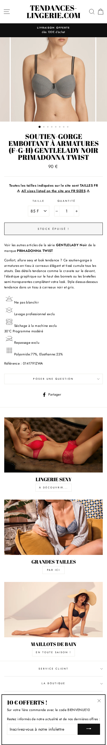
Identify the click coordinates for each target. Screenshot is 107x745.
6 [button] (60, 127)
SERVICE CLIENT (54, 669)
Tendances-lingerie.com (53, 11)
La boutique (54, 683)
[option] (53, 30)
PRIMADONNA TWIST (35, 250)
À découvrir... (53, 487)
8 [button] (68, 127)
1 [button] (40, 127)
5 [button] (56, 127)
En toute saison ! (53, 652)
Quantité (66, 201)
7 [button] (64, 127)
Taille (39, 201)
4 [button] (52, 127)
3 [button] (48, 127)
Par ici (53, 570)
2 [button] (44, 127)
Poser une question (53, 379)
